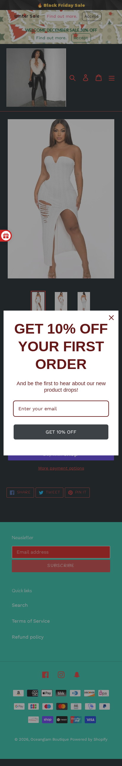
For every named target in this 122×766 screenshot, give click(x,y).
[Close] (111, 318)
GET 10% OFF (61, 432)
